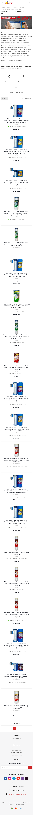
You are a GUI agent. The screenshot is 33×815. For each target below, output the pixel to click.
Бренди (16, 759)
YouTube (18, 778)
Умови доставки (16, 750)
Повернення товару (16, 755)
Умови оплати (16, 748)
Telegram (14, 778)
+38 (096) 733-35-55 (18, 786)
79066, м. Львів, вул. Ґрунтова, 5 (17, 794)
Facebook (5, 778)
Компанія (17, 735)
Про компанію (16, 738)
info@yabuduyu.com (18, 790)
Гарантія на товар (16, 752)
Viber (22, 778)
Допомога (16, 745)
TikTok (26, 778)
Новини (16, 741)
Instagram (9, 778)
